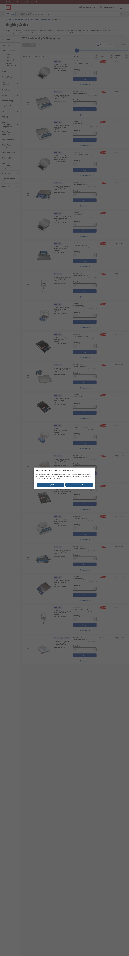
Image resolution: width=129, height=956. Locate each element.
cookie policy (43, 478)
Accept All (50, 485)
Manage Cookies (79, 485)
